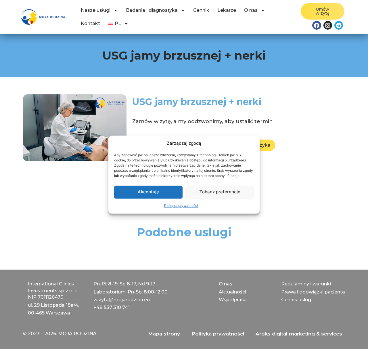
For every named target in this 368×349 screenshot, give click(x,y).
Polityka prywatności (181, 205)
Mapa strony (164, 334)
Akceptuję (148, 191)
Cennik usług (296, 299)
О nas (225, 284)
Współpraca (233, 299)
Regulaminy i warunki (306, 284)
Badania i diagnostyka (152, 10)
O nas (251, 10)
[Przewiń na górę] (10, 339)
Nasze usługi (95, 10)
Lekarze (226, 10)
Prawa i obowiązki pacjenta (313, 292)
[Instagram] (327, 25)
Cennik (201, 10)
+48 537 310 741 (111, 307)
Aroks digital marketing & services (299, 334)
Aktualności (232, 292)
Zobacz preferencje (219, 191)
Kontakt (90, 23)
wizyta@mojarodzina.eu (121, 299)
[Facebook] (316, 25)
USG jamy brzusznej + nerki (196, 101)
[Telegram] (338, 25)
